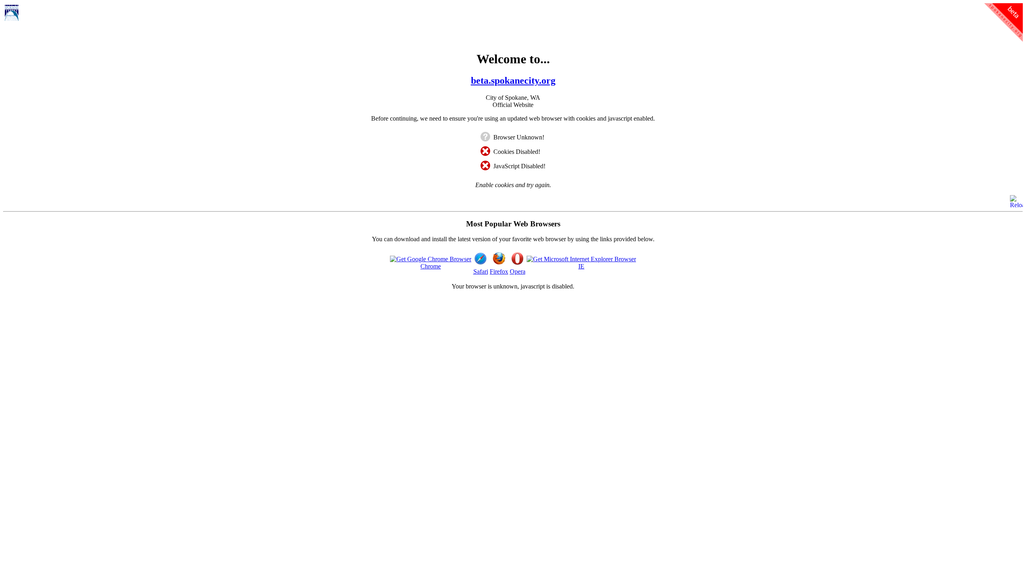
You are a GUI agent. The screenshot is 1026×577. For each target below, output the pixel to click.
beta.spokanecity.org (513, 80)
